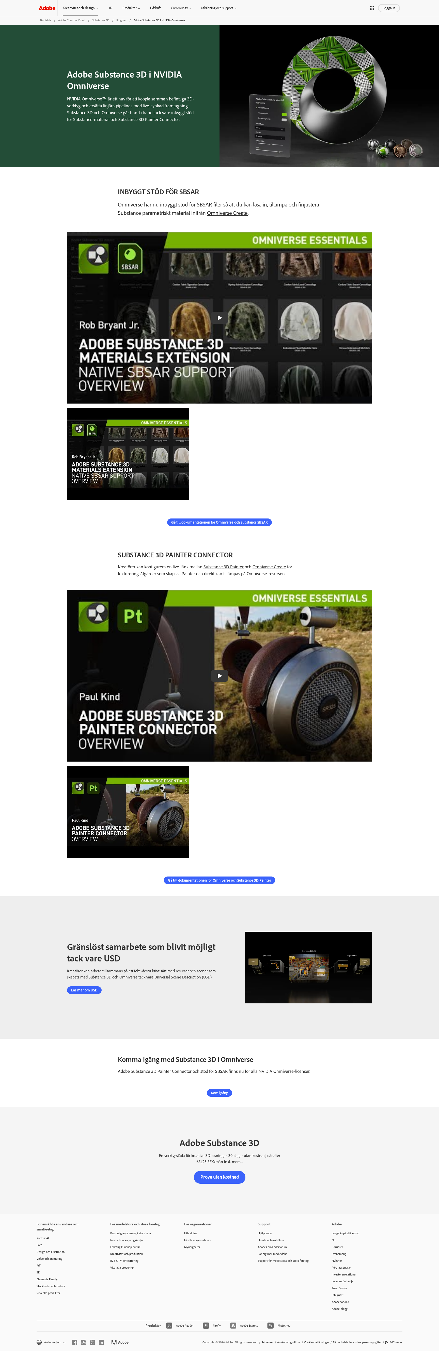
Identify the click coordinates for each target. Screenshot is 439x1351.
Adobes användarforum (272, 1247)
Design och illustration (51, 1252)
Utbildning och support (217, 8)
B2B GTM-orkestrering (124, 1261)
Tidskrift (155, 8)
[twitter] (92, 1342)
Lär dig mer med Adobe (272, 1254)
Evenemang (339, 1254)
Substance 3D (100, 20)
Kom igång (219, 1093)
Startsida (45, 20)
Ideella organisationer (197, 1240)
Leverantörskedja (342, 1281)
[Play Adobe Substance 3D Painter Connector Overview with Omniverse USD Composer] (219, 676)
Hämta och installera (271, 1240)
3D (110, 8)
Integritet (337, 1295)
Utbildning (190, 1233)
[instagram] (83, 1342)
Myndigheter (192, 1247)
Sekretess (267, 1342)
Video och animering (49, 1258)
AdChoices (395, 1342)
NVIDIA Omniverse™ (87, 99)
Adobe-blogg (340, 1309)
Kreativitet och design (79, 8)
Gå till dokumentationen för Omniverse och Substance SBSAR (219, 522)
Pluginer (121, 20)
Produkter (129, 8)
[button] (372, 8)
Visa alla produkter (48, 1293)
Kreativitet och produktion (126, 1254)
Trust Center (339, 1288)
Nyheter (337, 1261)
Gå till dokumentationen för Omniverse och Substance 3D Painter (219, 880)
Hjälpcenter (265, 1233)
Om (334, 1240)
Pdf (38, 1265)
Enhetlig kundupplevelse (125, 1247)
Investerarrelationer (344, 1274)
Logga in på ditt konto (345, 1233)
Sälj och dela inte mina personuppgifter (357, 1342)
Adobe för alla (340, 1302)
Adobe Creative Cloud (71, 20)
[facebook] (74, 1342)
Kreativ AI (43, 1238)
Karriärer (337, 1247)
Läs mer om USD (84, 990)
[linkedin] (101, 1342)
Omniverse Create (227, 213)
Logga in (389, 8)
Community (179, 8)
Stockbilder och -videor (51, 1286)
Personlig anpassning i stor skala (130, 1233)
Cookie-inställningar (316, 1342)
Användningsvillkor (289, 1342)
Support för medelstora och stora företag (283, 1261)
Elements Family (47, 1279)
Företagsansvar (341, 1267)
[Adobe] (47, 8)
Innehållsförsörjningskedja (126, 1240)
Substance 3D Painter (223, 567)
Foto (39, 1245)
